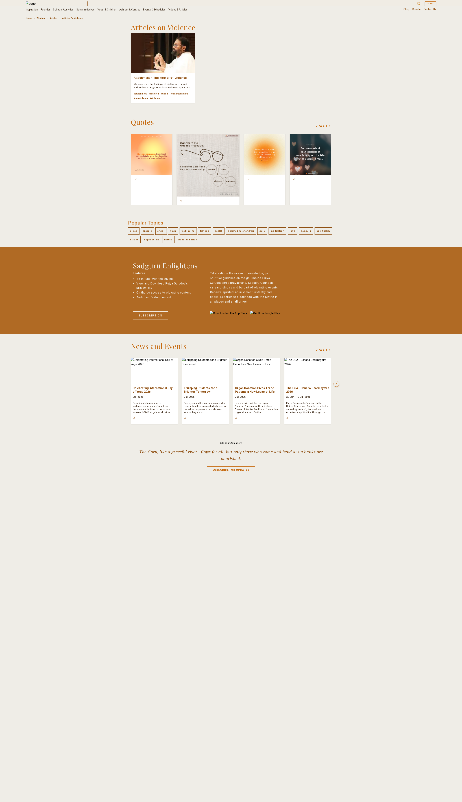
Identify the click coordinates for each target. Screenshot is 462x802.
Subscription (150, 315)
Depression (151, 239)
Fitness (204, 231)
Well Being (188, 231)
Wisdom (41, 18)
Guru (262, 231)
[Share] (135, 179)
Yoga (173, 231)
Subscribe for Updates (231, 469)
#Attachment (140, 93)
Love (292, 231)
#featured (154, 93)
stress (134, 239)
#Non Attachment (179, 93)
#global (164, 93)
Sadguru (306, 231)
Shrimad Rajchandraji (241, 231)
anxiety (147, 231)
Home (29, 18)
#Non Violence (141, 98)
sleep (134, 231)
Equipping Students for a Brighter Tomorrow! (200, 389)
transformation (187, 239)
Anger (161, 231)
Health (219, 231)
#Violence (155, 98)
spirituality (323, 231)
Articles (53, 18)
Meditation (277, 231)
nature (168, 239)
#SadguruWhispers (231, 443)
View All (322, 126)
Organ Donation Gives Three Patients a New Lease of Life (255, 389)
